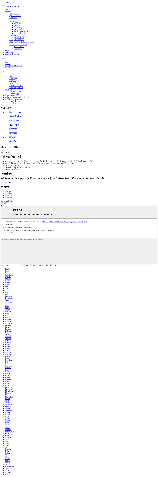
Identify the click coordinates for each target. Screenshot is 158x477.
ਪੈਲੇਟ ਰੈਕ (17, 25)
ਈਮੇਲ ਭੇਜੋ (4, 203)
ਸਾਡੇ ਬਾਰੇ (8, 12)
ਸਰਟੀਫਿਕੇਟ (13, 18)
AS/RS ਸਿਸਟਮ (19, 47)
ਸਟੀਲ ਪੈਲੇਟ (14, 125)
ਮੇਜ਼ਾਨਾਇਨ (12, 35)
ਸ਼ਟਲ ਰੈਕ (13, 133)
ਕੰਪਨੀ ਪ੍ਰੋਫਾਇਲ (14, 14)
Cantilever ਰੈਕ (18, 29)
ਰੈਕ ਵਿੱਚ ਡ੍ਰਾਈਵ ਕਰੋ (21, 31)
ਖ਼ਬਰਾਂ (7, 51)
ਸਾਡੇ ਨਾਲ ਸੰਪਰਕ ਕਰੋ (12, 54)
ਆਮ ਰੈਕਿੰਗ (13, 21)
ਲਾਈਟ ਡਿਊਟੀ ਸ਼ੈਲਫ (20, 33)
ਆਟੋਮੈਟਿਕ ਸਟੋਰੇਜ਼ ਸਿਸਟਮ (18, 45)
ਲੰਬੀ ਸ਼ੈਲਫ (17, 27)
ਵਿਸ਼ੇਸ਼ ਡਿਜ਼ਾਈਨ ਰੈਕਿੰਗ (16, 41)
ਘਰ (6, 10)
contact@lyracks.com (14, 6)
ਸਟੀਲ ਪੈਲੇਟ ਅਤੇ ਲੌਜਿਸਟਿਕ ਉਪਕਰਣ (21, 43)
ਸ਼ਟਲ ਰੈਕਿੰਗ (18, 49)
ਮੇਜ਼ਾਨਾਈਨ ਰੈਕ (19, 39)
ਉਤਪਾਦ (7, 20)
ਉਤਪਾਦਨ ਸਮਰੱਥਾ (15, 16)
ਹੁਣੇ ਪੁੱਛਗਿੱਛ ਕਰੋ (6, 183)
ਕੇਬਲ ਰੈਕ (13, 141)
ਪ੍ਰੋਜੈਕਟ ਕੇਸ (9, 52)
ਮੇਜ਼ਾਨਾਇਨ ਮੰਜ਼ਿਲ (19, 37)
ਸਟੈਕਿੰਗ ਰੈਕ (18, 23)
